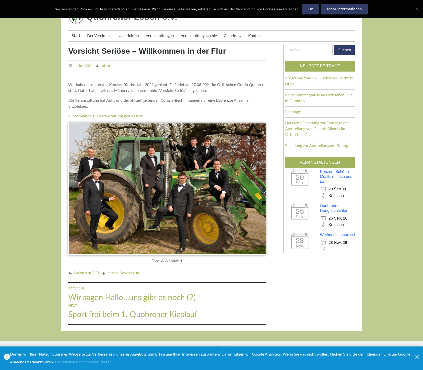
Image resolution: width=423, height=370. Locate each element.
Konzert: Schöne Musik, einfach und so (336, 176)
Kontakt (255, 36)
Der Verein (96, 36)
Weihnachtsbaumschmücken (345, 234)
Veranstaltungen (160, 36)
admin (106, 66)
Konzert (113, 273)
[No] (416, 9)
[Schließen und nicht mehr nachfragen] (417, 358)
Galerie (230, 36)
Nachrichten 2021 (86, 273)
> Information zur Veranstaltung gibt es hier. (105, 116)
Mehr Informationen (344, 9)
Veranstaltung (130, 273)
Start (76, 36)
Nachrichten (128, 36)
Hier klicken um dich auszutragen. (84, 362)
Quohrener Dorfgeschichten (334, 208)
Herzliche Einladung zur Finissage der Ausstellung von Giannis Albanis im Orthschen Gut (317, 129)
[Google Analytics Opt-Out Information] (7, 358)
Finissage (293, 112)
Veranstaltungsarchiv (199, 36)
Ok (310, 9)
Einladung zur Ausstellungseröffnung (316, 146)
